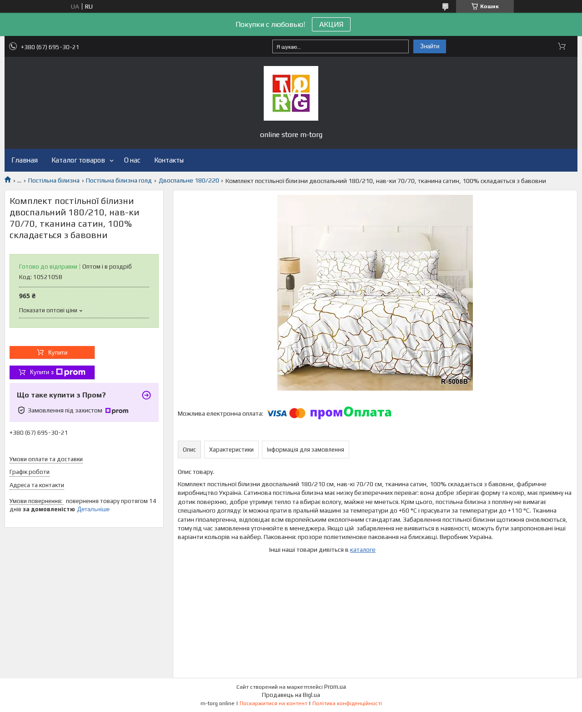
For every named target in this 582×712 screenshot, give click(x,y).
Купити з (42, 372)
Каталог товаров (78, 160)
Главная (24, 160)
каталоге (363, 549)
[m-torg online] (291, 93)
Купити (57, 352)
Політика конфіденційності (347, 703)
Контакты (169, 160)
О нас (132, 160)
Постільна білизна (54, 180)
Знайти (429, 46)
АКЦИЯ (331, 24)
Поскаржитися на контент (273, 703)
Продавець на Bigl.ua (291, 695)
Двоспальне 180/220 (189, 180)
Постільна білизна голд (119, 180)
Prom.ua (335, 686)
